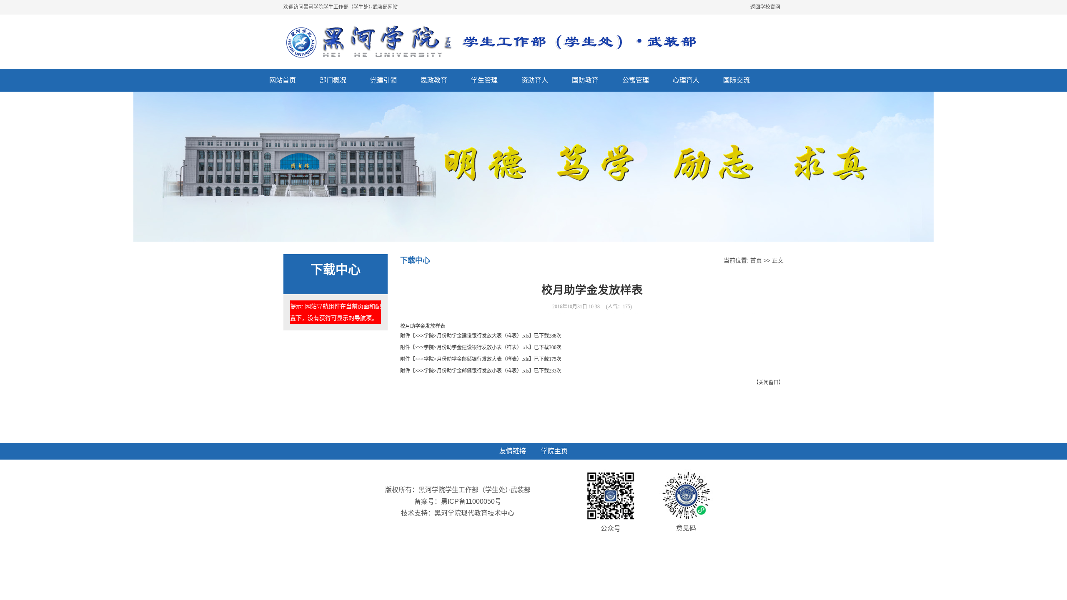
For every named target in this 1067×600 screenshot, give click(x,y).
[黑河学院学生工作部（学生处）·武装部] (497, 41)
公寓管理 (636, 80)
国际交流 (736, 80)
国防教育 (585, 80)
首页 (756, 260)
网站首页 (283, 80)
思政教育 (434, 80)
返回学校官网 (765, 7)
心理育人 (686, 80)
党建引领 (383, 80)
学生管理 (484, 80)
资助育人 (535, 80)
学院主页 (554, 451)
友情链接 (512, 451)
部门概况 (333, 80)
